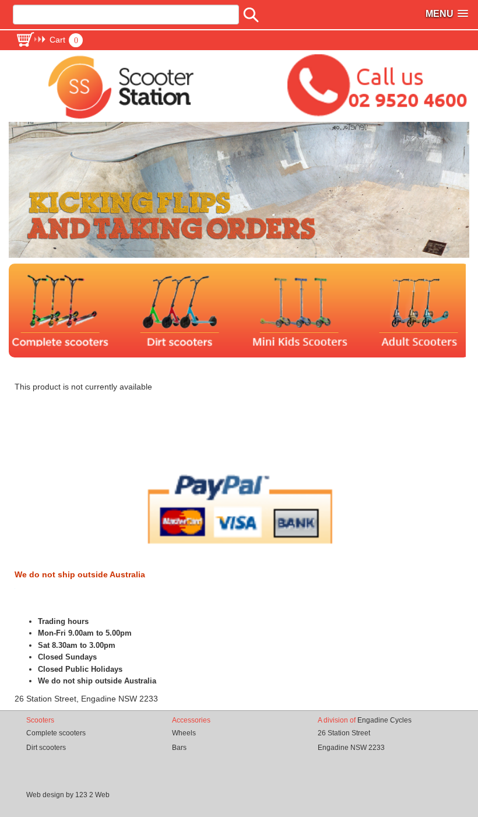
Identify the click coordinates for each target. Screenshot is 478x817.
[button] (49, 39)
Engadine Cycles (384, 720)
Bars (179, 748)
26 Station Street (344, 733)
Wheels (184, 733)
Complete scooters (56, 733)
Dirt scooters (46, 748)
